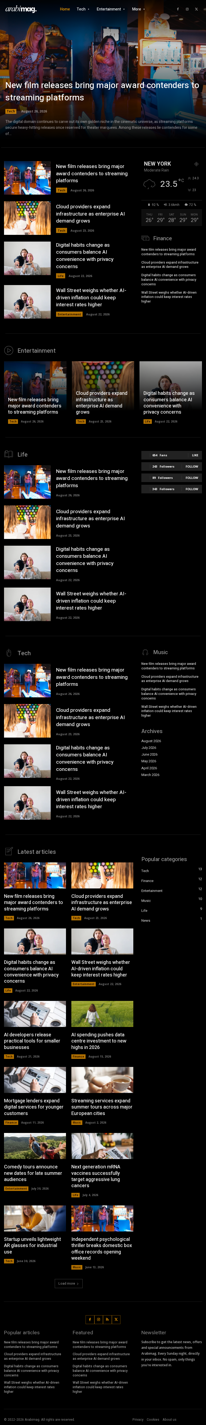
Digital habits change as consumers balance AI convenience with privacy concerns (84, 255)
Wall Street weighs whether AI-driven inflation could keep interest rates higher (91, 297)
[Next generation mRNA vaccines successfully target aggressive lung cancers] (102, 1146)
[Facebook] (178, 9)
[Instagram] (187, 9)
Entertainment (69, 314)
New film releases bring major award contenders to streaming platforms (102, 91)
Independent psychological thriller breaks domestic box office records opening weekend (101, 1249)
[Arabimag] (22, 9)
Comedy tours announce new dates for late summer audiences (33, 1173)
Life (61, 276)
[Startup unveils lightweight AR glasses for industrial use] (35, 1218)
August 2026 (151, 741)
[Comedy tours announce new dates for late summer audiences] (35, 1146)
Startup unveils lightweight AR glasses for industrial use (32, 1246)
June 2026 (149, 754)
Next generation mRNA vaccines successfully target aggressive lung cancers (95, 1176)
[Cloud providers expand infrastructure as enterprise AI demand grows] (27, 218)
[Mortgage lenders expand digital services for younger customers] (35, 1080)
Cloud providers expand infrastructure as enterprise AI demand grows (90, 214)
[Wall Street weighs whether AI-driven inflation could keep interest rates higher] (27, 302)
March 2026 (150, 774)
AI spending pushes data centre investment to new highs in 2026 (98, 1041)
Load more (66, 1283)
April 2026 (149, 768)
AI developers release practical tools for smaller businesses (32, 1041)
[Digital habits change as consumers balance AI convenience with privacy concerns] (27, 258)
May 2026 (148, 761)
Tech (11, 111)
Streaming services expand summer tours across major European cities (102, 1107)
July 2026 (148, 747)
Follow (192, 466)
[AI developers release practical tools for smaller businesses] (35, 1014)
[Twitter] (197, 9)
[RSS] (107, 1319)
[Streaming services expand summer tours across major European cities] (102, 1080)
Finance (78, 1056)
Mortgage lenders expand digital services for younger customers (34, 1107)
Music (77, 1122)
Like (195, 455)
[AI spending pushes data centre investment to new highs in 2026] (102, 1014)
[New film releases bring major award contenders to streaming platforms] (103, 75)
